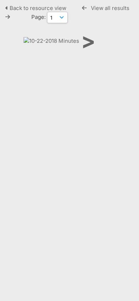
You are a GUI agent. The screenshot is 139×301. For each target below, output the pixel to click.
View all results (110, 8)
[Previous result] (84, 8)
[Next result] (7, 17)
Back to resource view (38, 8)
